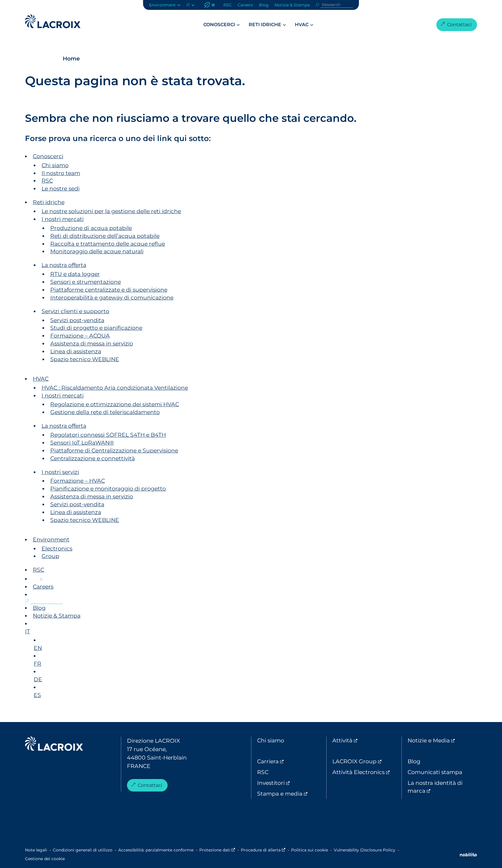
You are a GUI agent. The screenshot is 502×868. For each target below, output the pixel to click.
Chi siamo (55, 165)
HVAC (302, 24)
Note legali (36, 850)
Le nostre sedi (61, 188)
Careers (245, 5)
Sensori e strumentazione (85, 281)
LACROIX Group (366, 761)
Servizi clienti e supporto (75, 311)
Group (50, 555)
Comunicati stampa (435, 772)
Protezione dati (217, 850)
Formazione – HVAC (77, 480)
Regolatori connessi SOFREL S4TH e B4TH (108, 434)
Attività (366, 740)
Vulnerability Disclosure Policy (364, 850)
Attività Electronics (366, 772)
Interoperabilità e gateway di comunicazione (111, 297)
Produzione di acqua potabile (91, 227)
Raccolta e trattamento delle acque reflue (107, 243)
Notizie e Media (442, 740)
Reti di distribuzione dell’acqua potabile (104, 235)
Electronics (57, 548)
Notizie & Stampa (292, 5)
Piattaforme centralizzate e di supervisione (108, 289)
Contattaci (459, 24)
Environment (162, 5)
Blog (264, 5)
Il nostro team (61, 173)
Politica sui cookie (309, 850)
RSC (227, 5)
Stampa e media (291, 793)
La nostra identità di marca (441, 786)
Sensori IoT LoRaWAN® (82, 442)
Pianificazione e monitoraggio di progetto (108, 488)
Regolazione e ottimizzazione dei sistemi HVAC (114, 404)
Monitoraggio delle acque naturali (97, 251)
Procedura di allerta (263, 850)
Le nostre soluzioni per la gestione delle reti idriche (111, 211)
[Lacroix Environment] (54, 745)
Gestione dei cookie (45, 858)
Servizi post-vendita (77, 320)
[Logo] (52, 21)
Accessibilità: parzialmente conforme (155, 850)
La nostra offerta (64, 264)
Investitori (291, 782)
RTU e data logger (75, 273)
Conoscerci (219, 24)
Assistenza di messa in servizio (91, 343)
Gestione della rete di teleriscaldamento (105, 412)
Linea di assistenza (75, 351)
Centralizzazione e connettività (92, 458)
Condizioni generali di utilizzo (82, 850)
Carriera (291, 761)
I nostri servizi (60, 471)
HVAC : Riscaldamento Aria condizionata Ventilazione (115, 387)
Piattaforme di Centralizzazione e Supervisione (114, 450)
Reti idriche (265, 24)
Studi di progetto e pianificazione (96, 327)
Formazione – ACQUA (80, 335)
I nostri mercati (63, 218)
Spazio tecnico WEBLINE (84, 359)
